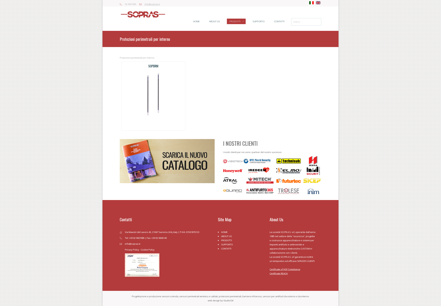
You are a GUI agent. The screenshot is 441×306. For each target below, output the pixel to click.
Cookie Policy (148, 249)
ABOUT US (226, 236)
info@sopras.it (152, 4)
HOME (224, 232)
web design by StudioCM (220, 300)
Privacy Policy (132, 249)
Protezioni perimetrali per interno (137, 57)
